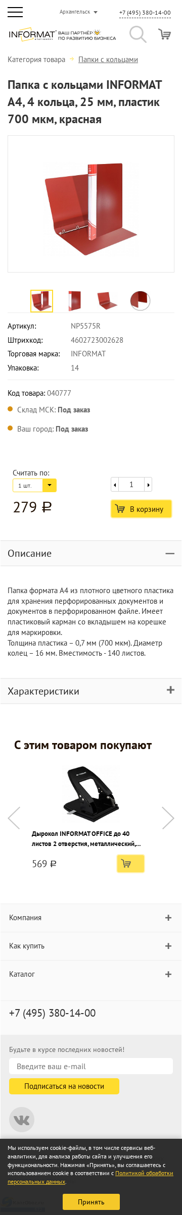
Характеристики (43, 691)
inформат (62, 38)
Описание (30, 553)
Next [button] (168, 818)
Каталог (22, 974)
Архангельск (75, 11)
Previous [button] (14, 818)
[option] (91, 204)
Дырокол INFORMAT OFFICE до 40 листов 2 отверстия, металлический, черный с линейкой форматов (83, 839)
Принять (91, 1201)
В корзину (146, 509)
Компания (25, 917)
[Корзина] (164, 34)
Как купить (26, 945)
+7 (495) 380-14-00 (145, 12)
